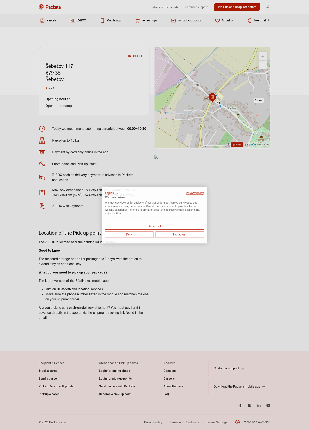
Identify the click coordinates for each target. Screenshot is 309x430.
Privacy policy (195, 193)
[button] (112, 193)
